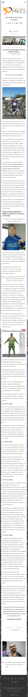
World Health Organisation (11, 162)
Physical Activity (17, 47)
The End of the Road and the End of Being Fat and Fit (14, 51)
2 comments (19, 627)
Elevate (21, 60)
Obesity (9, 47)
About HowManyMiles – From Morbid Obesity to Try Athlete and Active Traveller (14, 688)
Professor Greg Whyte (7, 316)
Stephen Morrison (16, 54)
